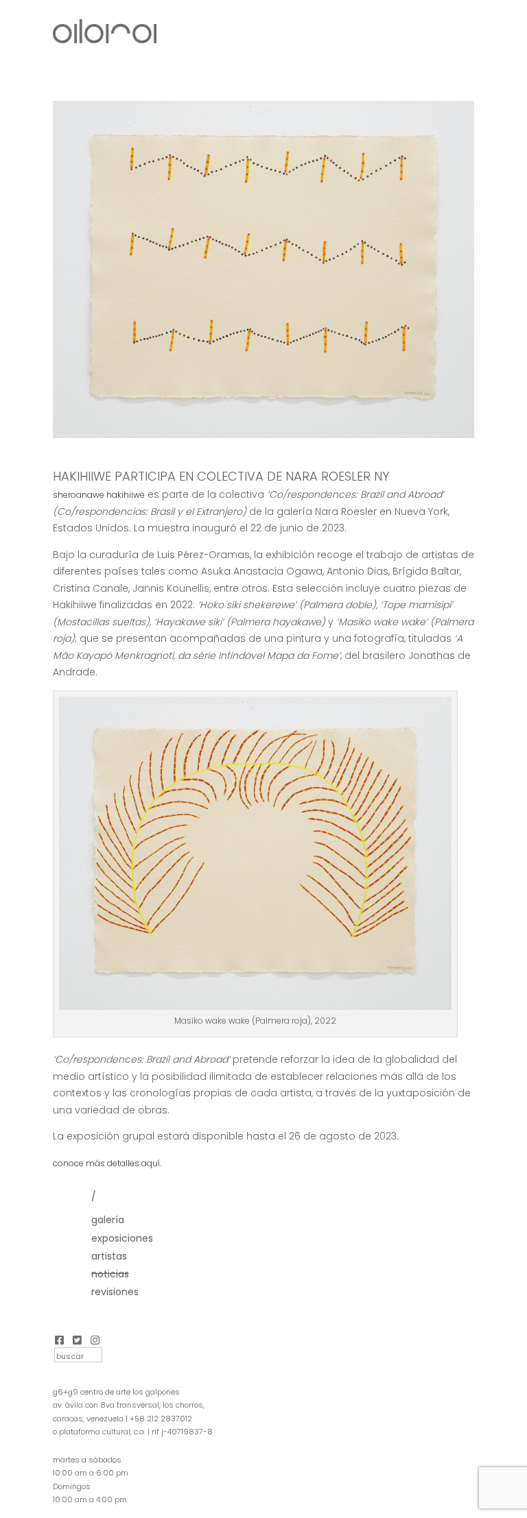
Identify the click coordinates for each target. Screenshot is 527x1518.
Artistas (109, 1256)
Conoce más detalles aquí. (107, 1163)
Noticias (110, 1274)
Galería (107, 1220)
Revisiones (115, 1292)
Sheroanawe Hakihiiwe (99, 495)
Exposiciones (122, 1238)
